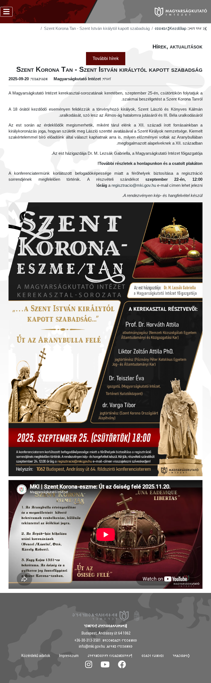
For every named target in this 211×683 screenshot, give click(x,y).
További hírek (106, 58)
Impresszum (69, 655)
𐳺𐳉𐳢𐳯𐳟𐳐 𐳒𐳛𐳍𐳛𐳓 (152, 655)
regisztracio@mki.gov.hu (134, 185)
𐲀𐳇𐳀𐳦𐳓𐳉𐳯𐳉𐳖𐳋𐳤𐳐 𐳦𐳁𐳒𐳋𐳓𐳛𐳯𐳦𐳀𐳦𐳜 (110, 655)
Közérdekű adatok (35, 655)
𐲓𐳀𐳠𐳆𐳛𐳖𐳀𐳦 (181, 655)
